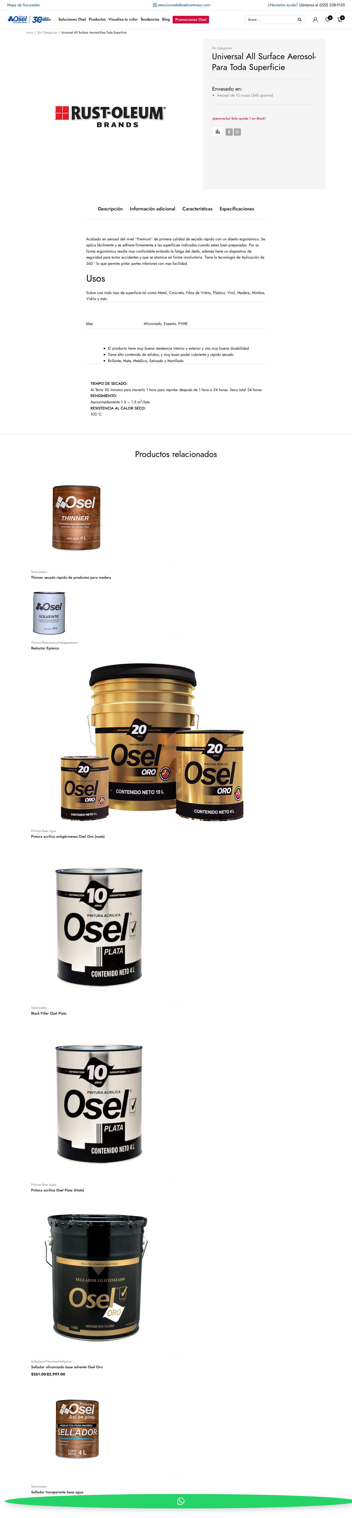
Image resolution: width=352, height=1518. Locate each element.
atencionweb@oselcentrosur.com (183, 5)
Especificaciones (237, 209)
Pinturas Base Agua (43, 831)
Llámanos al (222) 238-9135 (306, 5)
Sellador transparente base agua (57, 1492)
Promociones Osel (190, 19)
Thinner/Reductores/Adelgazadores (54, 642)
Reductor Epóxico (45, 648)
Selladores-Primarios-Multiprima (51, 1361)
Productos (97, 19)
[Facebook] (229, 132)
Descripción (110, 209)
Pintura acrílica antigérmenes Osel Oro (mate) (68, 836)
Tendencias (150, 19)
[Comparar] (217, 131)
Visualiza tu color (123, 19)
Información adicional (152, 209)
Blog (166, 19)
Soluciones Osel (72, 19)
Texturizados (39, 572)
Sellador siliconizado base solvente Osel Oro (66, 1367)
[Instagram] (237, 132)
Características (197, 209)
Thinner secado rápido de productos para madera (71, 577)
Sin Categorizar (47, 32)
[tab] (110, 209)
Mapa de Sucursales (23, 5)
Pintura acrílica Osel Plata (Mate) (57, 1190)
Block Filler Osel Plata (48, 1013)
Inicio (29, 32)
